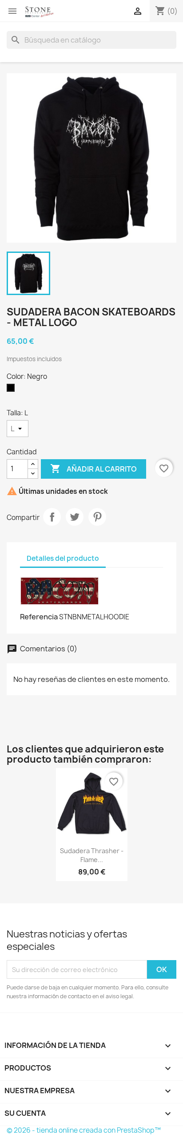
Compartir (52, 517)
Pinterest (97, 517)
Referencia (39, 616)
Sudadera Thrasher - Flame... (91, 855)
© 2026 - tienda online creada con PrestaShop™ (84, 1130)
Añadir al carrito (93, 468)
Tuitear (75, 517)
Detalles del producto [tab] (63, 558)
